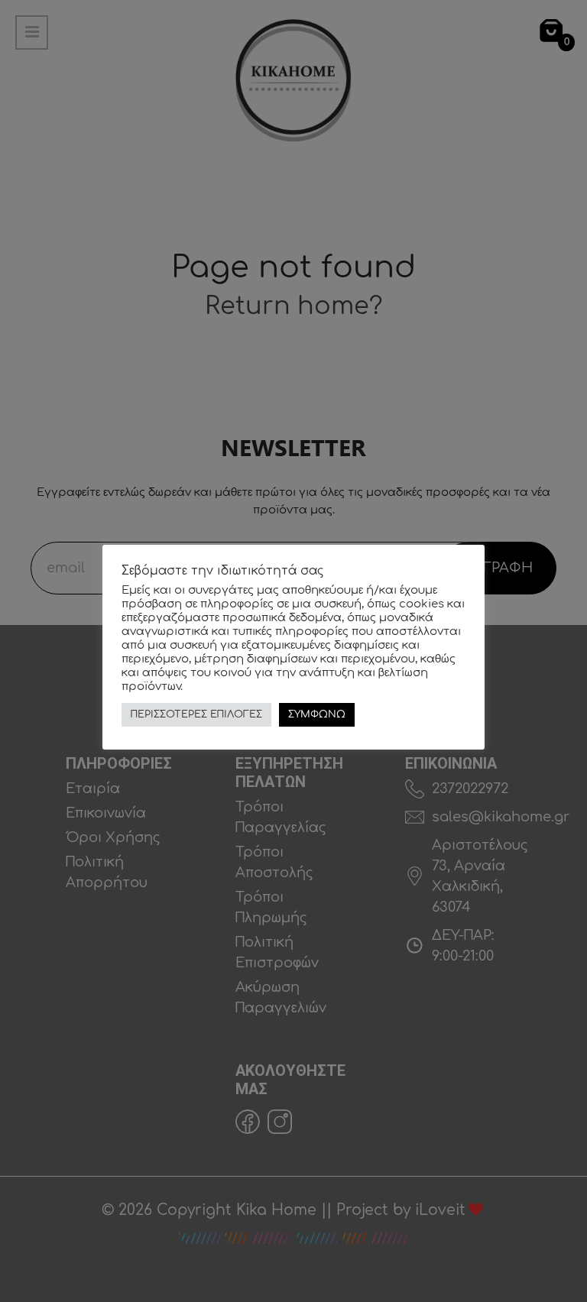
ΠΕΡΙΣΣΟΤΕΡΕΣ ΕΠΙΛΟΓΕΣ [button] (196, 714)
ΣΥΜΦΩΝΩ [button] (316, 714)
